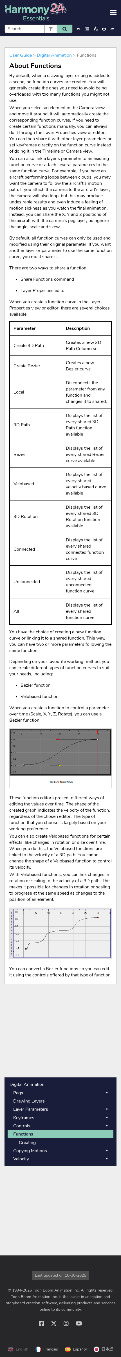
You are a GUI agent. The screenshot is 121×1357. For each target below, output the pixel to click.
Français (50, 1349)
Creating (27, 1142)
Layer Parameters (30, 1109)
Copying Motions (30, 1151)
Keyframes (23, 1118)
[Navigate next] (112, 29)
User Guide (20, 55)
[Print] (104, 29)
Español (80, 1349)
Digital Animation (54, 55)
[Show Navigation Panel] (113, 12)
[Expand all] (87, 29)
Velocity (21, 1159)
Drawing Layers (29, 1101)
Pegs (18, 1093)
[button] (50, 29)
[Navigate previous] (78, 29)
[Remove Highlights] (95, 29)
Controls (21, 1126)
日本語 (107, 1349)
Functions (23, 1134)
